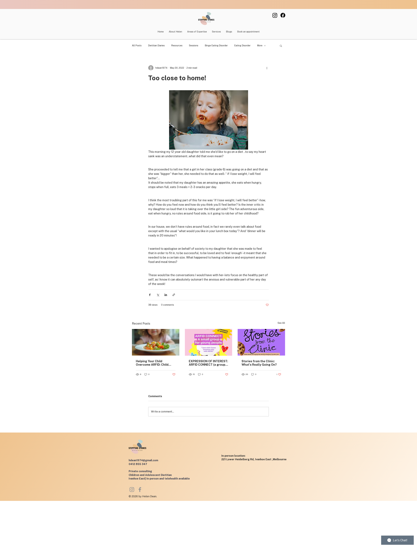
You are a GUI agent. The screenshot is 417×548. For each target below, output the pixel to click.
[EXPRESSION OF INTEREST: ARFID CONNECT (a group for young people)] (208, 342)
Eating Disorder (242, 45)
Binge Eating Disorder (216, 45)
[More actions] (267, 68)
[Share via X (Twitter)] (157, 294)
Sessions (193, 45)
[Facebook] (283, 15)
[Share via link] (173, 294)
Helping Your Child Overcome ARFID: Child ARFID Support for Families (155, 362)
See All (281, 323)
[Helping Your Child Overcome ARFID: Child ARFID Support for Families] (155, 342)
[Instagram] (275, 15)
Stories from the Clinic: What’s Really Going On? (259, 362)
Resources (176, 45)
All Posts (137, 45)
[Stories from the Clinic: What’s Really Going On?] (261, 342)
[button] (216, 31)
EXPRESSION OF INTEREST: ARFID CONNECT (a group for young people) (208, 362)
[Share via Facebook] (149, 294)
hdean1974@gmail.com (143, 460)
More (259, 45)
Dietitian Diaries (156, 45)
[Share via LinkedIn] (165, 294)
